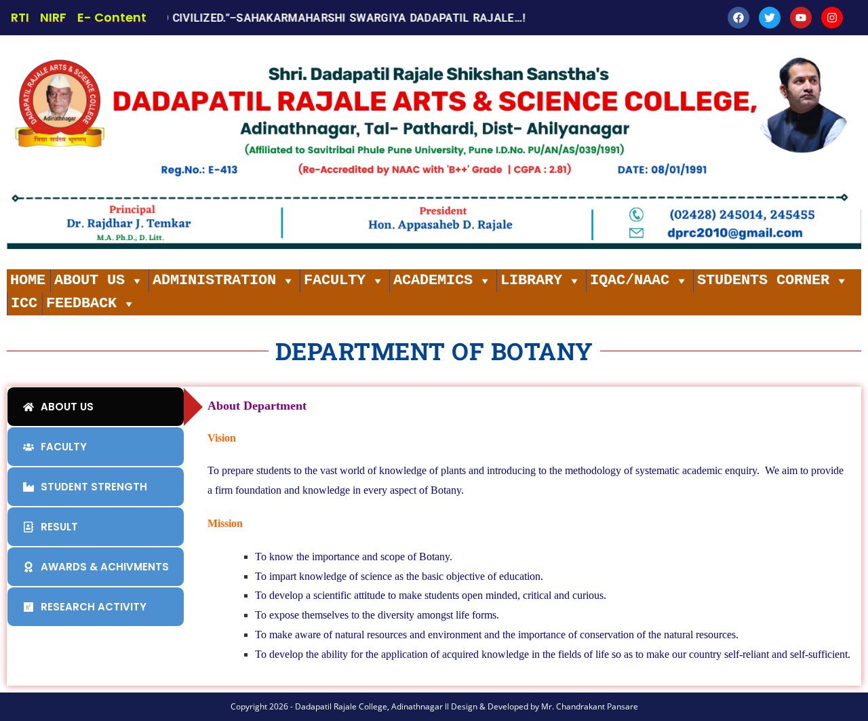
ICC (24, 303)
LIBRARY (531, 280)
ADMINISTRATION (214, 280)
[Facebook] (738, 17)
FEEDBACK (81, 303)
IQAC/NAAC (629, 280)
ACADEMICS (433, 280)
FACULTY (335, 280)
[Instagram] (832, 17)
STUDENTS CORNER (763, 280)
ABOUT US (89, 280)
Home (27, 280)
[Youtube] (801, 17)
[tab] (95, 407)
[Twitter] (770, 17)
